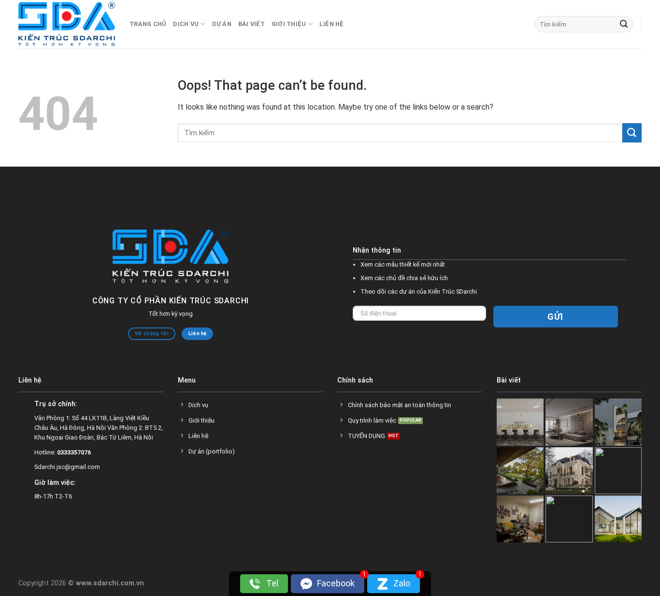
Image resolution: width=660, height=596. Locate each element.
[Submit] (624, 24)
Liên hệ (331, 24)
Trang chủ (147, 24)
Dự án (221, 24)
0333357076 (74, 452)
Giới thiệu (289, 24)
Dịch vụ (186, 24)
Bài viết (251, 24)
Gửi (555, 317)
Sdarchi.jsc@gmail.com (67, 466)
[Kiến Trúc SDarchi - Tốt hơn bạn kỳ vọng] (66, 24)
